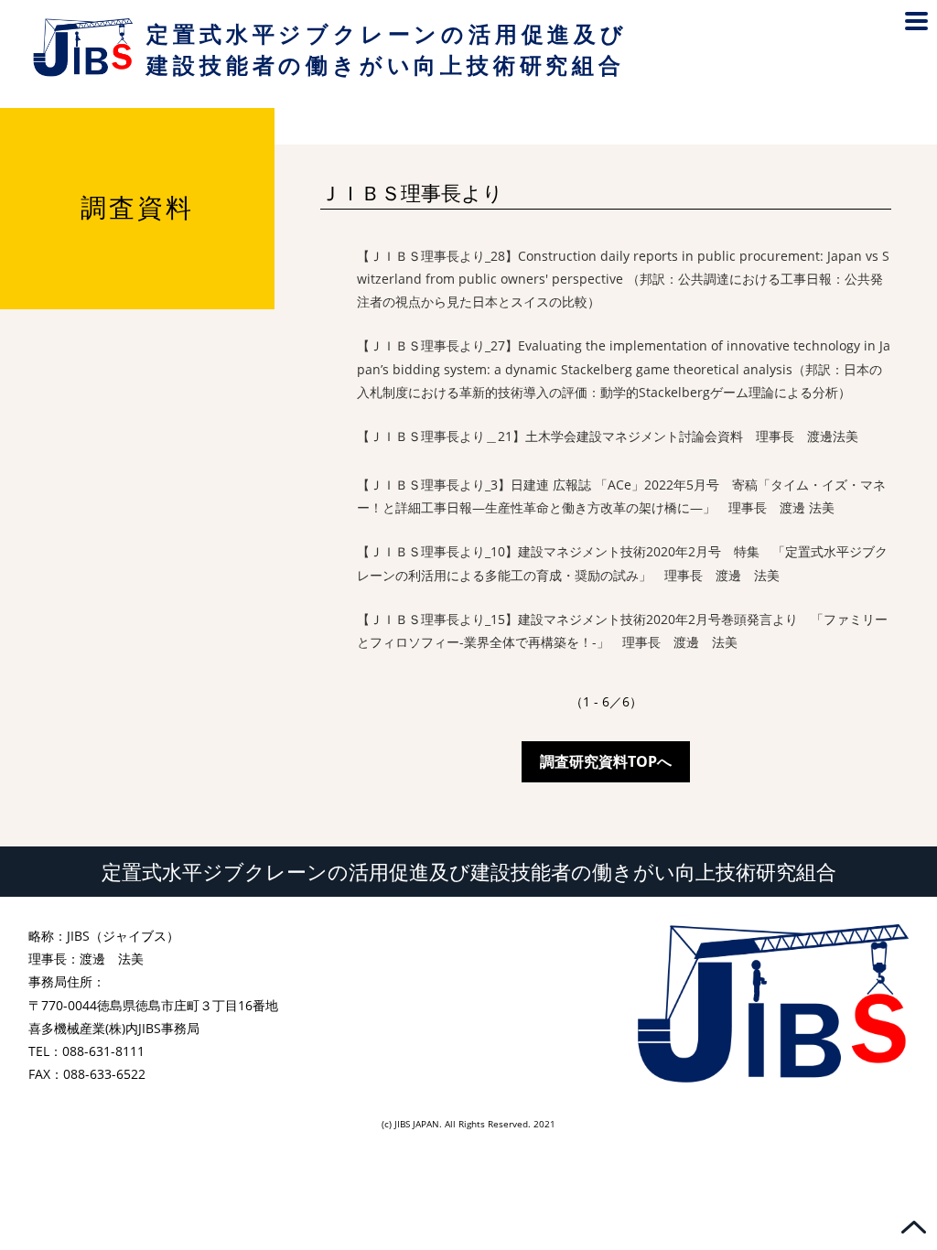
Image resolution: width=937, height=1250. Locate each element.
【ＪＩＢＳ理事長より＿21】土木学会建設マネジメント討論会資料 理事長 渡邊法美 (607, 436)
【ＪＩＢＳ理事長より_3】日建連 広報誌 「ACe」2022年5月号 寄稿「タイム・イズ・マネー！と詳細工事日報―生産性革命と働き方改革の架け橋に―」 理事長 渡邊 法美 (621, 496)
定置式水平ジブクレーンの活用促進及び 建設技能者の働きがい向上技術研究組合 (386, 49)
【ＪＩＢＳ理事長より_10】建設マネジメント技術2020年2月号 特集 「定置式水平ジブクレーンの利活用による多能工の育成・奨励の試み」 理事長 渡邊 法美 (622, 563)
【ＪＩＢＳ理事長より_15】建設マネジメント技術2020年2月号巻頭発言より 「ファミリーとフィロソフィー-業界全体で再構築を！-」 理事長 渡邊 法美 (622, 630)
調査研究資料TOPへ (606, 761)
